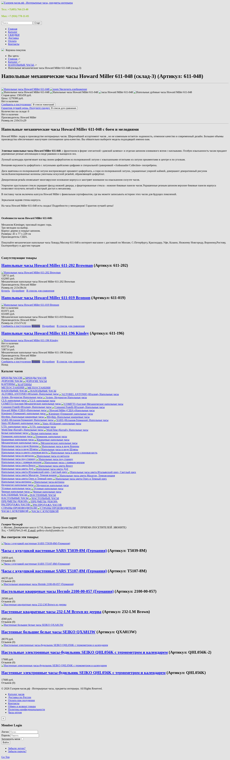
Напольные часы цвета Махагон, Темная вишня (29, 475)
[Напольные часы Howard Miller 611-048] (25, 92)
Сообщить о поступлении (16, 104)
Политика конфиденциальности (26, 709)
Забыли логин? (16, 748)
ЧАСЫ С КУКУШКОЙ (15, 511)
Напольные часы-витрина (16, 481)
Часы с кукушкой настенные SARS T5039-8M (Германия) (54, 550)
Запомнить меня (10, 739)
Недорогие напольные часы (17, 485)
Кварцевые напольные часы (17, 439)
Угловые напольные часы (16, 488)
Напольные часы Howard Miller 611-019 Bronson (45, 297)
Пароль (5, 735)
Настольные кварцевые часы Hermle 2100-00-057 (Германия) (57, 591)
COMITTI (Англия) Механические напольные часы (31, 403)
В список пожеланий (43, 104)
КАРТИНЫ (8, 384)
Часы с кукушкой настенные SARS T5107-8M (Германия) (54, 571)
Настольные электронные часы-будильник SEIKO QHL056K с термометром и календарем (84, 652)
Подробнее (18, 290)
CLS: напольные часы (14, 400)
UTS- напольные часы (14, 426)
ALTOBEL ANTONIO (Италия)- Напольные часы (30, 393)
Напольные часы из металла (17, 455)
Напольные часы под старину (18, 459)
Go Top (5, 757)
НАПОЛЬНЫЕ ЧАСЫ (14, 390)
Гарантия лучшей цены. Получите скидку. (25, 108)
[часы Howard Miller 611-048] (116, 92)
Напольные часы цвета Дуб (17, 468)
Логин (5, 731)
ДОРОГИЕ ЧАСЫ (12, 380)
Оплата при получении (21, 700)
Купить (5, 290)
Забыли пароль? (17, 751)
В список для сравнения (40, 290)
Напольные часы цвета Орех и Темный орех (27, 478)
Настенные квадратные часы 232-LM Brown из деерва (51, 611)
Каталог (12, 31)
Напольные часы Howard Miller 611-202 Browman (47, 265)
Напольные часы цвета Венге (18, 465)
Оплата (12, 41)
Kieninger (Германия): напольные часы (23, 413)
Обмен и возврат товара (22, 706)
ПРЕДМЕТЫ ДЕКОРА (14, 501)
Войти (6, 742)
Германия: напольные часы (17, 436)
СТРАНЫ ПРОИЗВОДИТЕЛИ (19, 507)
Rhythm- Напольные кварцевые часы (22, 416)
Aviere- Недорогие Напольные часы (22, 397)
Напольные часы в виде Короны (20, 446)
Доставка (13, 38)
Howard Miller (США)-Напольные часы (24, 410)
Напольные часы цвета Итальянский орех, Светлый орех (34, 472)
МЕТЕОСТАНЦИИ (13, 387)
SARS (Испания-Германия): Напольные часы (27, 420)
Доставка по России (19, 697)
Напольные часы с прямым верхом (21, 462)
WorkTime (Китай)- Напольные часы (22, 429)
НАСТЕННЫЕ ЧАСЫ (14, 494)
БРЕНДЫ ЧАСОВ (12, 377)
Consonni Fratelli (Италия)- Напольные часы (26, 407)
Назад (4, 364)
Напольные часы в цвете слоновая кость (24, 452)
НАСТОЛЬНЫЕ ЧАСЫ (15, 498)
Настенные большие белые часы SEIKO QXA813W (48, 632)
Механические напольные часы (19, 442)
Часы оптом (15, 712)
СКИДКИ (14, 35)
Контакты (13, 44)
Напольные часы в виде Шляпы (20, 449)
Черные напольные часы (15, 491)
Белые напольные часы (15, 433)
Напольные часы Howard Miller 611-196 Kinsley (45, 333)
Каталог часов (16, 694)
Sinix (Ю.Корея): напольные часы (20, 423)
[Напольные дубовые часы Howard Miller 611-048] (163, 92)
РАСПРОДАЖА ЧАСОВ (15, 504)
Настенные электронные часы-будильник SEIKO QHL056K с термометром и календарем (83, 672)
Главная (12, 28)
